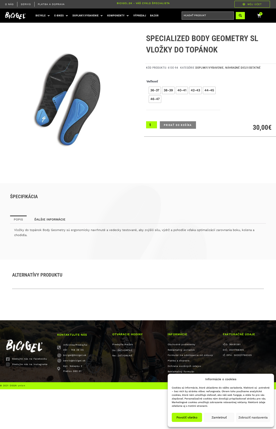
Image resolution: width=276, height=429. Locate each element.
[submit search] (240, 15)
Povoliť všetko (186, 417)
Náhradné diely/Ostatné (243, 67)
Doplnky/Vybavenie (209, 67)
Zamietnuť (219, 417)
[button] (43, 15)
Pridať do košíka (178, 125)
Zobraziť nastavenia (253, 417)
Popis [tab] (18, 219)
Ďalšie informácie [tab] (49, 219)
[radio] (155, 90)
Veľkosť (152, 81)
